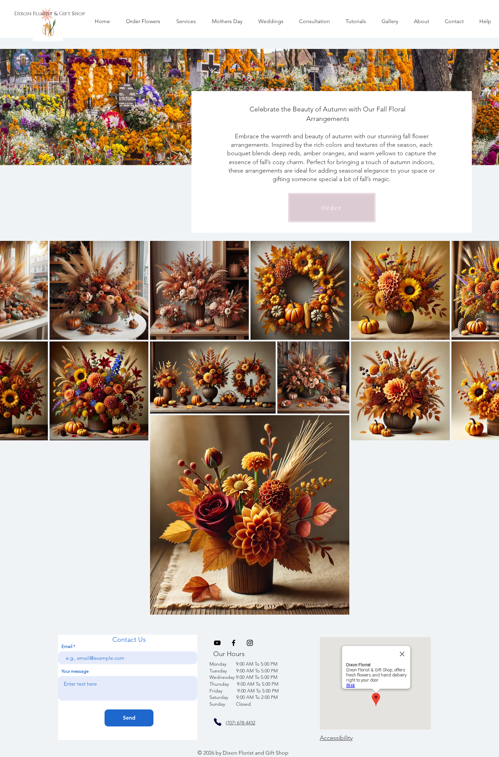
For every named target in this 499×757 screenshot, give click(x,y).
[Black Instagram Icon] (250, 643)
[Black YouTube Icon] (217, 643)
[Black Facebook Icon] (233, 643)
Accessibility (336, 738)
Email (66, 646)
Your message (75, 671)
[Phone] (217, 722)
